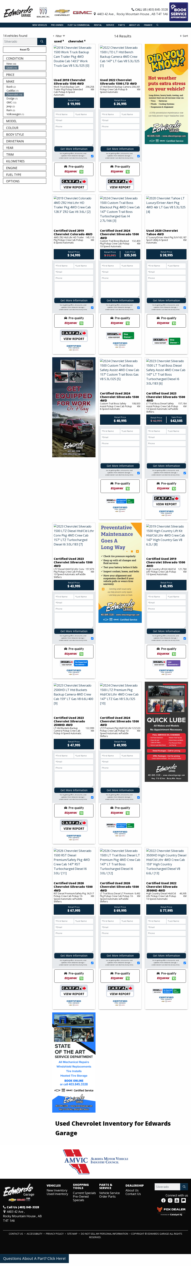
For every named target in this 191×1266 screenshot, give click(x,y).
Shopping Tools (81, 1186)
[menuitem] (25, 64)
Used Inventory (57, 1194)
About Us (132, 1190)
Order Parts (107, 1196)
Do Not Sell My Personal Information (105, 1233)
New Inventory (57, 1190)
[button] (39, 25)
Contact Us (133, 1194)
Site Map (72, 1233)
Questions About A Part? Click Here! (34, 1258)
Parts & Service (105, 1186)
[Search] (41, 41)
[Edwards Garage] (48, 11)
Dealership (135, 1185)
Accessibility (35, 1233)
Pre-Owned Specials (81, 1198)
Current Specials (84, 1193)
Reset (23, 49)
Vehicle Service (109, 1193)
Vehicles (54, 1185)
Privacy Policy (55, 1233)
